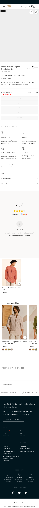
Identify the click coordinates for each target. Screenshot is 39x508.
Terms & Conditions (9, 451)
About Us (5, 446)
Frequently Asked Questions (8, 459)
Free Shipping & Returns (27, 451)
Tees (21, 433)
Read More (25, 84)
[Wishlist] (30, 6)
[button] (34, 6)
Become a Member (12, 419)
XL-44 (23, 112)
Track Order (23, 446)
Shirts (21, 431)
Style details (6, 178)
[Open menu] (4, 6)
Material (4, 183)
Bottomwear (6, 436)
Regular (24, 118)
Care (3, 173)
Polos (4, 433)
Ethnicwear (23, 436)
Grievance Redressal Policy (11, 456)
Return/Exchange (25, 448)
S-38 (24, 99)
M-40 (24, 103)
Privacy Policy (7, 453)
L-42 (24, 108)
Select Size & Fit (19, 502)
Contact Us (6, 448)
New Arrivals (7, 431)
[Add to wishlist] (31, 12)
